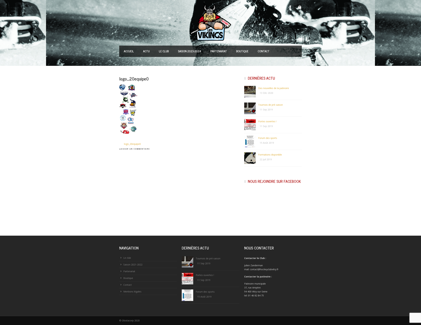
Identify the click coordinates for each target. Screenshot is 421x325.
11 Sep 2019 (266, 109)
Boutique (242, 51)
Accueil (129, 51)
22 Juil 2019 (266, 159)
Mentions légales (132, 291)
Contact (264, 51)
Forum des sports (267, 138)
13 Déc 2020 (266, 92)
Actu (146, 51)
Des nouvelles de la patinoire (273, 88)
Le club (164, 51)
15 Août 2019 (267, 142)
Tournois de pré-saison (270, 104)
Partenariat (218, 51)
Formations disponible (270, 154)
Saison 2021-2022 (132, 264)
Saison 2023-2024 (189, 51)
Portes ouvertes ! (267, 121)
